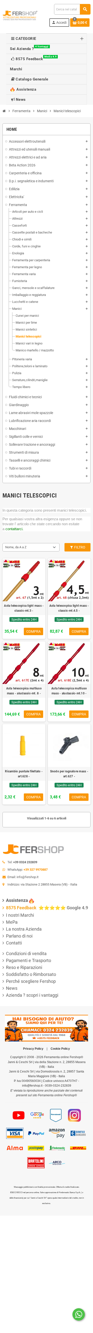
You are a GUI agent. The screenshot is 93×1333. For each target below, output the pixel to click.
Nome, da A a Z (16, 547)
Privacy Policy (33, 1048)
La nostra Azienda (24, 929)
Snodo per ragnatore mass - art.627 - (69, 774)
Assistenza (17, 900)
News (11, 988)
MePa (12, 922)
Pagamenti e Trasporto (28, 960)
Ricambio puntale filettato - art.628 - (24, 774)
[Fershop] (20, 15)
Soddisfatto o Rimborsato (31, 974)
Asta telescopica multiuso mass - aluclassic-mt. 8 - (24, 691)
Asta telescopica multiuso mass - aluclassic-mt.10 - (69, 691)
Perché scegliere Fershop (31, 981)
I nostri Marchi (20, 915)
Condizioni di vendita (26, 953)
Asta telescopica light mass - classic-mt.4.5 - (69, 608)
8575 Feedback (21, 907)
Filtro (79, 547)
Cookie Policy (60, 1048)
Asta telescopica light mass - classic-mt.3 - (24, 608)
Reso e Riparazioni (24, 967)
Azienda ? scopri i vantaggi (32, 995)
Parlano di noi (19, 936)
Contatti (14, 942)
